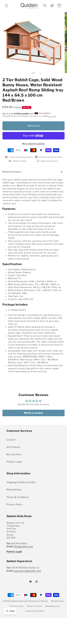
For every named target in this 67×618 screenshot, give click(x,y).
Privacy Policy (14, 504)
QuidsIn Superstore (20, 601)
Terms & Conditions (18, 497)
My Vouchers (14, 454)
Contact (11, 439)
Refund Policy (14, 489)
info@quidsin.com (23, 546)
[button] (6, 5)
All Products (13, 447)
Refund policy (57, 601)
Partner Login (14, 461)
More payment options (33, 143)
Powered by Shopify (38, 601)
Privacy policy (17, 606)
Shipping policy (52, 606)
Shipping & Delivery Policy (21, 482)
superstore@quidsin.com (27, 570)
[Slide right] (40, 73)
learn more (52, 116)
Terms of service (34, 606)
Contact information (35, 611)
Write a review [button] (33, 412)
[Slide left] (26, 73)
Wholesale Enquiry (11, 171)
